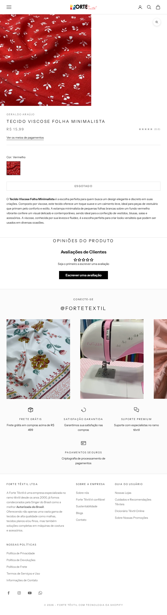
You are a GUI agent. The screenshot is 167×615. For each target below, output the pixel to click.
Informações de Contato (22, 580)
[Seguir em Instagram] (19, 593)
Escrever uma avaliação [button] (84, 275)
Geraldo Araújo (21, 114)
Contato (81, 520)
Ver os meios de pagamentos (25, 137)
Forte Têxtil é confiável (90, 499)
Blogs (79, 513)
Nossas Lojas (123, 493)
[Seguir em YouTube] (30, 593)
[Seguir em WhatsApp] (40, 593)
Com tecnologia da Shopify (101, 605)
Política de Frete (17, 567)
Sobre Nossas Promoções (131, 518)
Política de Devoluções (21, 560)
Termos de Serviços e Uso (23, 573)
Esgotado (83, 186)
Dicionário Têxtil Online (129, 511)
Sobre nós (82, 493)
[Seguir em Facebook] (9, 593)
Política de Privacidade (21, 553)
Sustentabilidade (86, 506)
